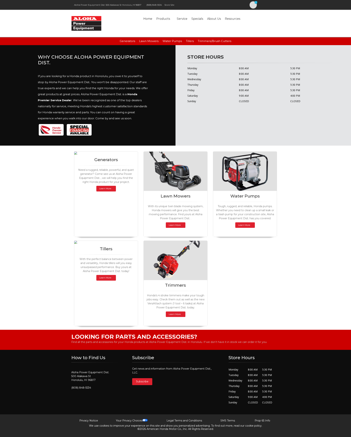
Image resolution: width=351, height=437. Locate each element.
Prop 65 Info (262, 420)
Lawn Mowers (148, 41)
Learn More (105, 188)
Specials (197, 18)
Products (163, 18)
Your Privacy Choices (129, 420)
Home (147, 18)
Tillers (190, 41)
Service (182, 18)
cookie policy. (253, 425)
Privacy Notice (88, 420)
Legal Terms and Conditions (184, 420)
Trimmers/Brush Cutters (214, 41)
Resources (232, 18)
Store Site (169, 4)
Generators (127, 41)
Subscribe (142, 381)
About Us (214, 18)
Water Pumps (172, 41)
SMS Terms (227, 420)
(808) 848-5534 (154, 4)
